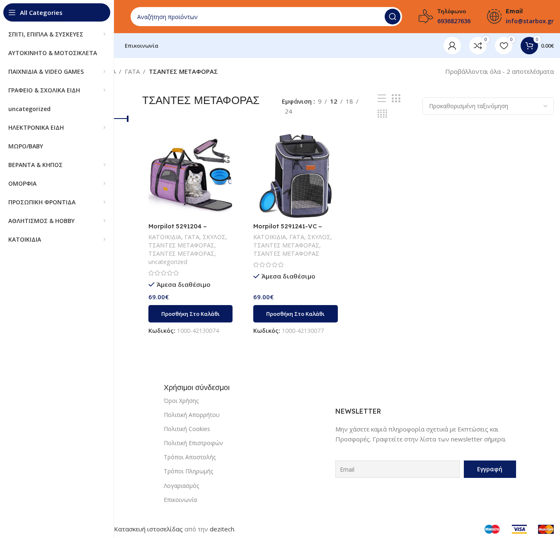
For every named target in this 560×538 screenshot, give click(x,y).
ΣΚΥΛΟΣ (214, 237)
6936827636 (453, 21)
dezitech (222, 529)
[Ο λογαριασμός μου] (452, 45)
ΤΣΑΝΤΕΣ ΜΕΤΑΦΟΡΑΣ (181, 245)
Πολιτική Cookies (187, 429)
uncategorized (167, 262)
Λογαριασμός (181, 486)
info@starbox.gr (530, 21)
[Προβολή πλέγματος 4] (382, 113)
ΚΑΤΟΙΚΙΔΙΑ (164, 237)
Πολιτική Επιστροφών (193, 443)
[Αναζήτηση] (392, 16)
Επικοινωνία (180, 500)
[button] (190, 313)
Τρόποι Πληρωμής (188, 471)
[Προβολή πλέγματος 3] (396, 98)
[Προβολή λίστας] (382, 98)
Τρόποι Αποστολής (190, 457)
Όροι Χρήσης (181, 401)
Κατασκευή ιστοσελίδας (148, 529)
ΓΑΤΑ (132, 71)
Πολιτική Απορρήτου (192, 415)
